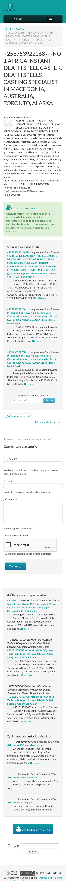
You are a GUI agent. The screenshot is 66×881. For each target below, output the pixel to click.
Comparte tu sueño (49, 421)
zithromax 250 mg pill (19, 802)
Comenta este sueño (20, 416)
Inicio (19, 18)
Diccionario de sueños (23, 208)
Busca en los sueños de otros (33, 394)
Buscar (49, 400)
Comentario (11, 499)
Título (8, 480)
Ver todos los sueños (35, 830)
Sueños (20, 29)
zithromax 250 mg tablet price (24, 745)
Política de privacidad (50, 877)
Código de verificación (16, 535)
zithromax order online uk (22, 777)
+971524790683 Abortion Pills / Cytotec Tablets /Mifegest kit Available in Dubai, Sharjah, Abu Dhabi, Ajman (30, 654)
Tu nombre (10, 458)
